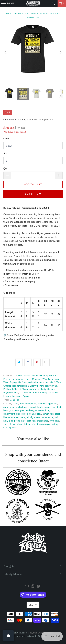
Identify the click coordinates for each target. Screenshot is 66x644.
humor (45, 414)
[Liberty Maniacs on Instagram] (32, 586)
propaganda (42, 421)
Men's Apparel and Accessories (33, 382)
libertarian (8, 417)
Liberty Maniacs (19, 632)
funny (47, 410)
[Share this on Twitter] (19, 362)
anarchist (42, 404)
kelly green (55, 414)
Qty (5, 168)
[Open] (8, 635)
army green (8, 407)
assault (32, 407)
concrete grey (17, 410)
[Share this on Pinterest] (37, 362)
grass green (22, 414)
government (9, 414)
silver (19, 424)
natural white (47, 417)
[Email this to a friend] (46, 362)
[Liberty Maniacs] (33, 3)
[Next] (60, 52)
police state (20, 421)
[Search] (53, 3)
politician (31, 421)
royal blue (54, 421)
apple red (52, 404)
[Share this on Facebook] (28, 362)
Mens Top (14, 400)
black (40, 407)
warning (7, 427)
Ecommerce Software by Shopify (29, 636)
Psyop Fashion (10, 392)
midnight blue (33, 417)
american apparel (28, 404)
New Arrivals (51, 386)
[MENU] (2, 3)
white (14, 427)
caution (47, 407)
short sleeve (9, 424)
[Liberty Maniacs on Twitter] (38, 586)
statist (35, 424)
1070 (16, 404)
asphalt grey (22, 407)
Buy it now (33, 193)
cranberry (29, 410)
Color (6, 138)
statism (26, 424)
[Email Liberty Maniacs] (26, 586)
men (16, 417)
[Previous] (6, 52)
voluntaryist (45, 424)
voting (55, 424)
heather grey (35, 414)
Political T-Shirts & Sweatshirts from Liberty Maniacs (29, 389)
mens (22, 417)
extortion (39, 410)
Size (5, 153)
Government (18, 379)
